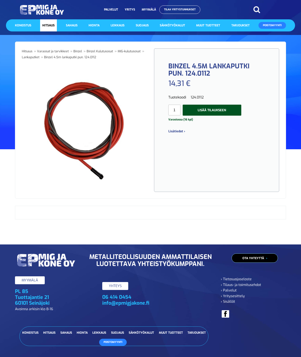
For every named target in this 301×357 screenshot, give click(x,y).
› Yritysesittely (233, 296)
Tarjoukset (240, 25)
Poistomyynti (272, 25)
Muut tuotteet (208, 25)
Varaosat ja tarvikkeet (53, 51)
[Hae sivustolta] (256, 9)
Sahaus (72, 25)
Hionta (94, 25)
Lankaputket (30, 57)
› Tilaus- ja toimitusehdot (241, 284)
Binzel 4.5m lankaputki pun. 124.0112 (70, 57)
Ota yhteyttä (253, 258)
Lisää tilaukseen (212, 110)
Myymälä (149, 9)
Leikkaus (117, 25)
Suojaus (142, 25)
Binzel (77, 51)
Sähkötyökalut (172, 25)
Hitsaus (48, 25)
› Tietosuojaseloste (236, 279)
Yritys (130, 9)
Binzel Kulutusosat (100, 51)
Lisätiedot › (176, 131)
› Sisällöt (228, 301)
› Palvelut (229, 290)
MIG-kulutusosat (129, 51)
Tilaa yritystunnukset (180, 9)
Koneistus (23, 25)
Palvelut (111, 9)
